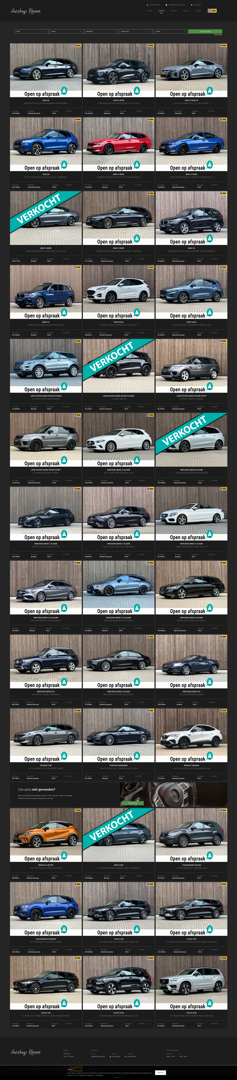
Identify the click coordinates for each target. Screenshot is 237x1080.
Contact (198, 11)
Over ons (186, 11)
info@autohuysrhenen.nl (98, 1056)
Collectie (161, 11)
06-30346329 (116, 1056)
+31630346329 (131, 1056)
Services (174, 11)
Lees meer (99, 1075)
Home (150, 11)
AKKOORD (160, 1072)
